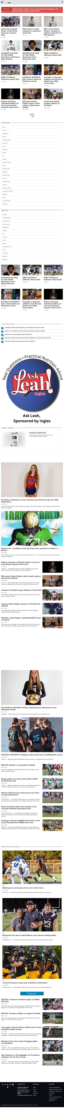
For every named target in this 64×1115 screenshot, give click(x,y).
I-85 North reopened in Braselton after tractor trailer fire (20, 341)
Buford (4, 136)
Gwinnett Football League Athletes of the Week (52, 103)
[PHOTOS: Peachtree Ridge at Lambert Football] (52, 1018)
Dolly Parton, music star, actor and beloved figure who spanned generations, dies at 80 (35, 10)
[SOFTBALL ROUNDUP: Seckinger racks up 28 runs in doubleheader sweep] (32, 734)
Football (4, 230)
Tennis (4, 250)
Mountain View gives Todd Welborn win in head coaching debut (29, 935)
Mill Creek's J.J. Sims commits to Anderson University (31, 31)
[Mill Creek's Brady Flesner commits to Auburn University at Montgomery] (53, 21)
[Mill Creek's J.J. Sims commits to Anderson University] (31, 21)
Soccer (4, 240)
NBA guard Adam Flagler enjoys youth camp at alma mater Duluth (31, 104)
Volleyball (4, 256)
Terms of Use (30, 1105)
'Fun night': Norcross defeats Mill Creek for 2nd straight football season (21, 1028)
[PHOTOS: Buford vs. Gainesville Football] (52, 769)
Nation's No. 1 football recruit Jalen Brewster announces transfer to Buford (25, 331)
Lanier (4, 165)
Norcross (4, 178)
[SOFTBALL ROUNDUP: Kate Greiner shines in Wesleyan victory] (31, 69)
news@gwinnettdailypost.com (24, 1095)
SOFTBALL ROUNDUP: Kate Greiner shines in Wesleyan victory (31, 79)
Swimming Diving (6, 246)
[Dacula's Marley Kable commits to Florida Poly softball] (52, 608)
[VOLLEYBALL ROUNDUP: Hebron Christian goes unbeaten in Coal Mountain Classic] (32, 687)
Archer (4, 127)
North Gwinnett (6, 181)
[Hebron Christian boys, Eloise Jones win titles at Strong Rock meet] (52, 797)
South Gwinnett (6, 201)
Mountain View (6, 175)
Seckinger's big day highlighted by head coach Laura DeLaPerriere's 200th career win (20, 821)
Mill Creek (4, 172)
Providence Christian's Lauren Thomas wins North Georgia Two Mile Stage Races (30, 501)
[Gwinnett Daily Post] (14, 439)
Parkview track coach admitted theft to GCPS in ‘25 (18, 334)
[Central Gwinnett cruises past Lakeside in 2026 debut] (32, 962)
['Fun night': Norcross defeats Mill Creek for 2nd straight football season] (52, 1032)
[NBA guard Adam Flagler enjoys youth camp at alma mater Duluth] (31, 93)
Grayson (4, 159)
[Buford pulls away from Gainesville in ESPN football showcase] (52, 783)
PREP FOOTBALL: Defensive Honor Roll (10, 78)
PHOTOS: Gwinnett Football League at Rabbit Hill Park (20, 1000)
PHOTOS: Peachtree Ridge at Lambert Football (20, 1013)
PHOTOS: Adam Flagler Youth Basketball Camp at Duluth (21, 619)
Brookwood (5, 133)
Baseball (4, 214)
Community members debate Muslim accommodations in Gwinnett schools (24, 327)
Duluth (4, 152)
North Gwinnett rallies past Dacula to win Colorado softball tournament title (19, 807)
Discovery (4, 149)
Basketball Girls (6, 221)
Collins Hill (4, 143)
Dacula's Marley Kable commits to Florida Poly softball (20, 605)
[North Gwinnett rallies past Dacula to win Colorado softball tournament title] (52, 811)
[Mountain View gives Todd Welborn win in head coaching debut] (32, 914)
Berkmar (4, 130)
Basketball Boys (6, 217)
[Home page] (9, 2)
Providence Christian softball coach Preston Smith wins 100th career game (53, 80)
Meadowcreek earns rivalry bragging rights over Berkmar (19, 1042)
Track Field (5, 253)
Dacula (4, 146)
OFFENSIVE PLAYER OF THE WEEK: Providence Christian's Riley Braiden (10, 56)
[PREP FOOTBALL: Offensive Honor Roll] (53, 45)
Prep (3, 885)
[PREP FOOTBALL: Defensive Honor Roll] (10, 69)
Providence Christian (7, 191)
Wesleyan (4, 204)
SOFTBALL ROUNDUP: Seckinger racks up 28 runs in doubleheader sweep (31, 755)
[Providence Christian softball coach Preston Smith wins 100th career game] (53, 69)
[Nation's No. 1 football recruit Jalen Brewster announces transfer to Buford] (32, 528)
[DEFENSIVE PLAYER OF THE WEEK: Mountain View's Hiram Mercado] (31, 45)
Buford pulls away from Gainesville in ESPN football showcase (19, 780)
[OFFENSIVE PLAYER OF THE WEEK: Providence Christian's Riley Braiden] (10, 45)
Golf (3, 234)
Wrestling (4, 259)
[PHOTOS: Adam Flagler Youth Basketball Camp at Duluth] (52, 622)
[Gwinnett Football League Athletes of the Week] (53, 93)
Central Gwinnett (6, 140)
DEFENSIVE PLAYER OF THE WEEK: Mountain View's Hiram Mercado (30, 56)
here (46, 436)
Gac (3, 156)
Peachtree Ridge (6, 188)
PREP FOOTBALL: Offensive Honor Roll (53, 54)
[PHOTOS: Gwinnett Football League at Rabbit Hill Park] (52, 1004)
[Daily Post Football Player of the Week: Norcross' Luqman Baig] (10, 21)
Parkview (4, 185)
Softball (4, 243)
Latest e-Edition (7, 427)
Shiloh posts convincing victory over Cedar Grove (23, 888)
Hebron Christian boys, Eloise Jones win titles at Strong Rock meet (20, 794)
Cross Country (6, 224)
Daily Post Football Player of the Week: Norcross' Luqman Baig (9, 32)
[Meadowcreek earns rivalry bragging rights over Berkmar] (52, 1046)
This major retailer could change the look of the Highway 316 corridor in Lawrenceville (28, 337)
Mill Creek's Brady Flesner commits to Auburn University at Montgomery (53, 32)
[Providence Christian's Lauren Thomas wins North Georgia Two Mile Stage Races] (32, 479)
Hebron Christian (6, 162)
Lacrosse (4, 237)
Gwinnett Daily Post (37, 433)
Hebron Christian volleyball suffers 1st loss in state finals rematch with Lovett (10, 104)
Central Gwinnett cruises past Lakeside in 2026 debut (24, 983)
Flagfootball (5, 227)
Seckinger (4, 194)
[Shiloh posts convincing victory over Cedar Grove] (32, 867)
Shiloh (3, 197)
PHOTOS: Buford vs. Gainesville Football (18, 765)
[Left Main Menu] (2, 2)
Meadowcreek (6, 168)
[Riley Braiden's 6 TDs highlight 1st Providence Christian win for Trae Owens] (52, 1060)
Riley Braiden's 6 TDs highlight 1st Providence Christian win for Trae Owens (20, 1056)
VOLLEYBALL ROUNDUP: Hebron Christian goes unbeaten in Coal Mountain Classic (28, 708)
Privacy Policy (35, 1105)
